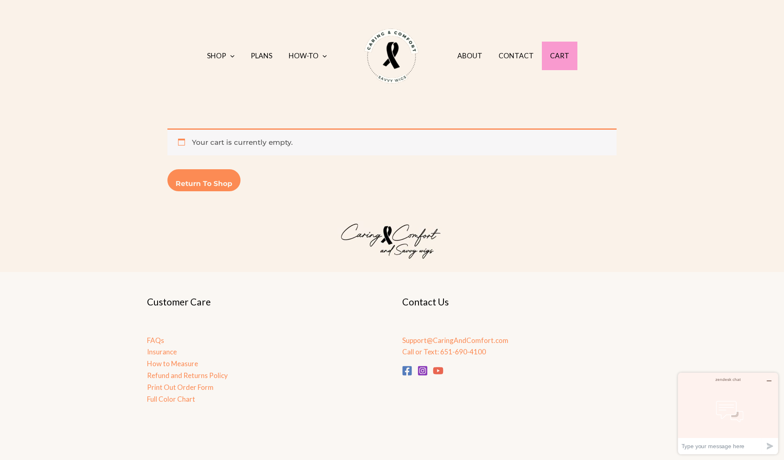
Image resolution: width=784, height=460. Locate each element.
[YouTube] (438, 370)
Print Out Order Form (180, 387)
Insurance (162, 351)
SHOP (216, 55)
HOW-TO (303, 55)
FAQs (155, 340)
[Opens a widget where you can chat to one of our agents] (728, 413)
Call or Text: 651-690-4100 (444, 351)
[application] (230, 56)
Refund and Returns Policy (187, 375)
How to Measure (172, 363)
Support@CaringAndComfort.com (455, 340)
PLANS (261, 55)
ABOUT (469, 55)
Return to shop (204, 183)
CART (559, 55)
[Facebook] (407, 370)
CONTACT (516, 55)
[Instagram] (422, 370)
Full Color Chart (171, 399)
